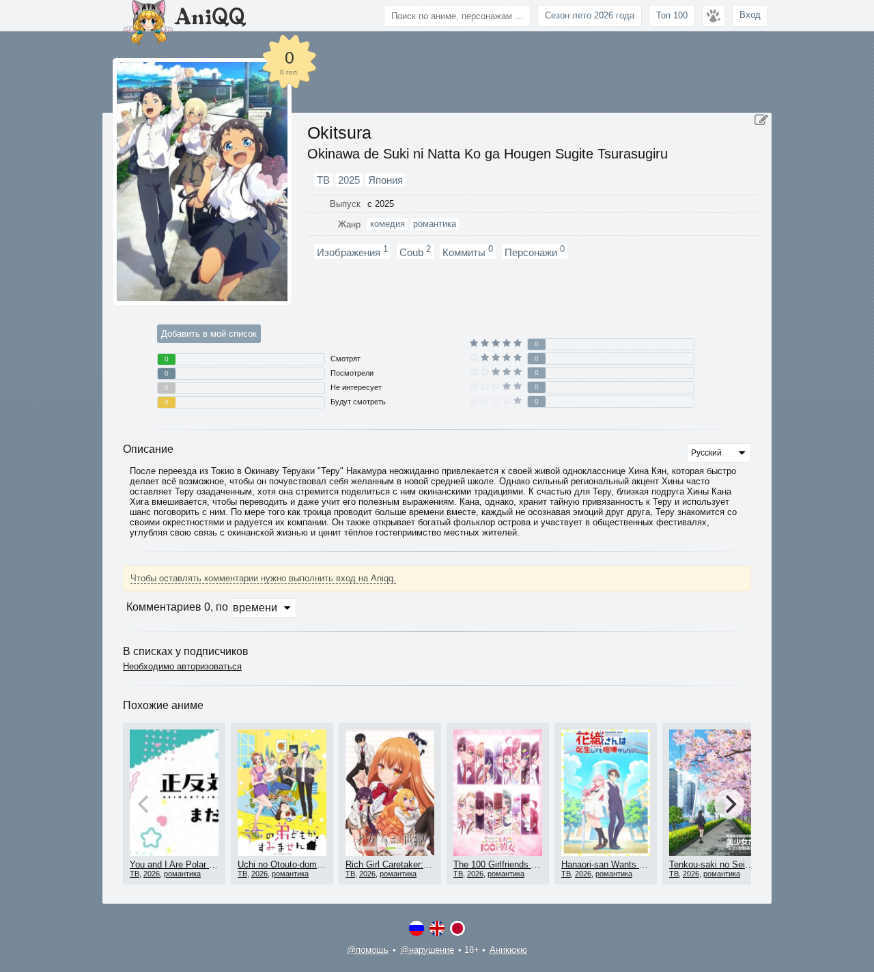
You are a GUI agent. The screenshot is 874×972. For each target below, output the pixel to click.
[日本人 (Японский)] (457, 928)
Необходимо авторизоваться (182, 666)
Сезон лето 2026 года (589, 15)
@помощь (368, 950)
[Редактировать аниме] (761, 120)
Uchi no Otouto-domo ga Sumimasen (311, 864)
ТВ (134, 874)
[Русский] (416, 928)
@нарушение (427, 950)
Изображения (352, 251)
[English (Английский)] (437, 928)
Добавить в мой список (209, 334)
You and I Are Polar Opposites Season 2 (210, 864)
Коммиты (467, 251)
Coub (415, 251)
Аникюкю (508, 950)
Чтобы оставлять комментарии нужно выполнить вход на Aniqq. (263, 578)
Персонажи (535, 251)
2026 (151, 874)
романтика (182, 874)
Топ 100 (672, 15)
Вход (750, 15)
